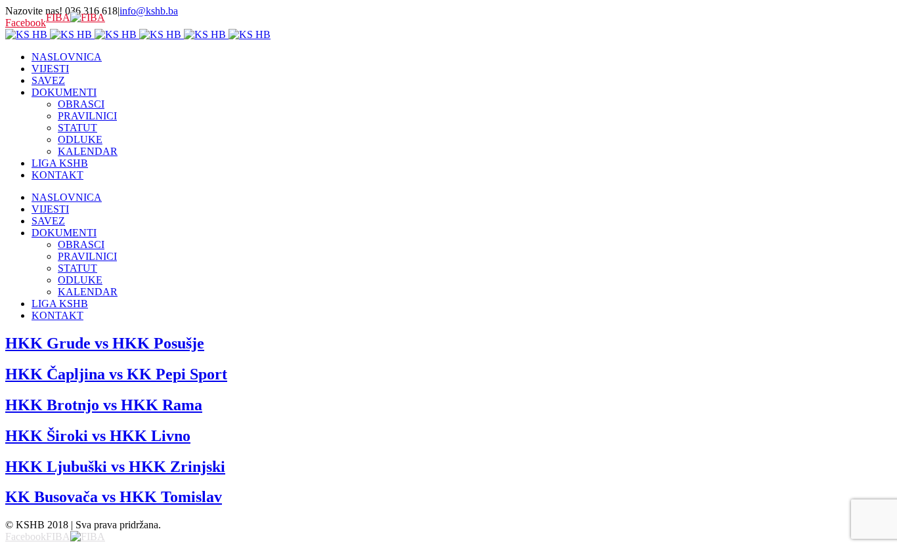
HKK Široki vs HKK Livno (97, 435)
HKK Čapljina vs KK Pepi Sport (116, 374)
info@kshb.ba (149, 10)
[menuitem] (462, 57)
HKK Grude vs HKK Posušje (104, 343)
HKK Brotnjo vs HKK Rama (103, 404)
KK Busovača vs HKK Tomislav (113, 496)
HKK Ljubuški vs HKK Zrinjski (115, 466)
